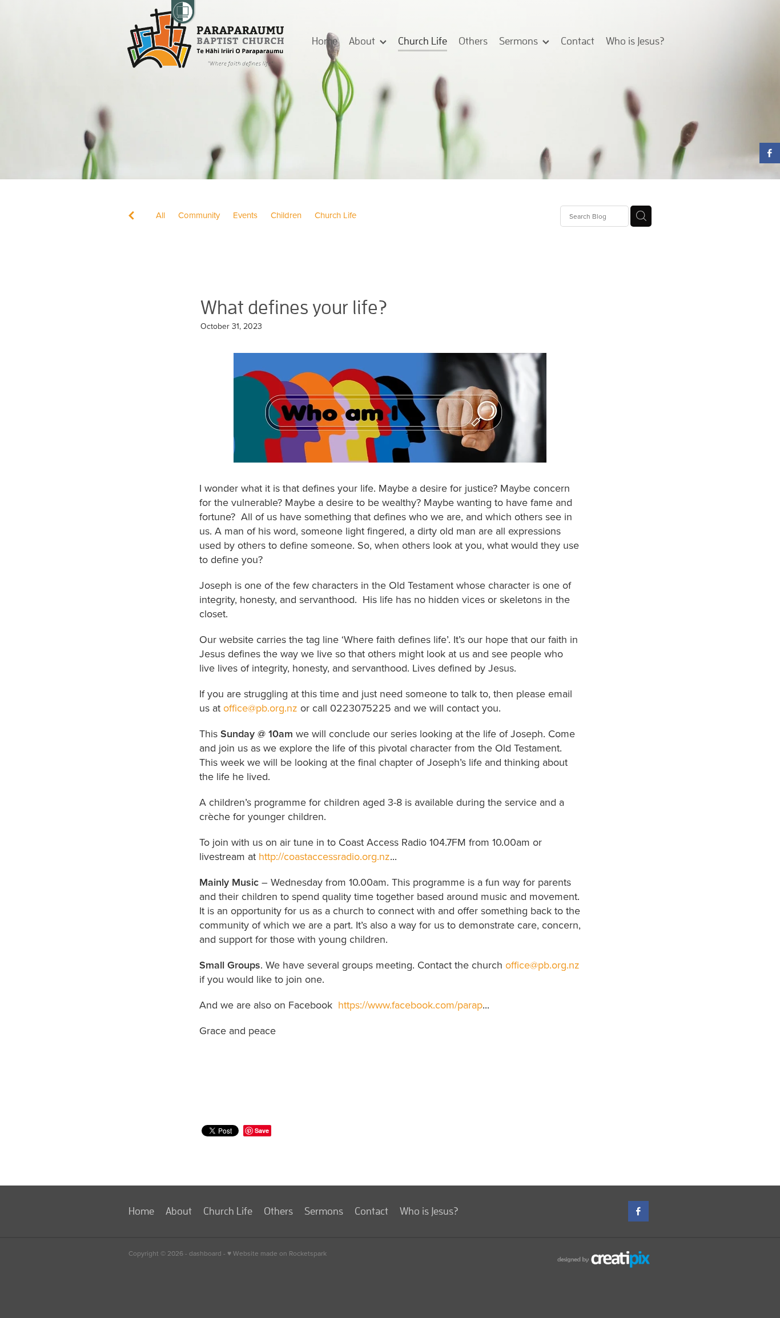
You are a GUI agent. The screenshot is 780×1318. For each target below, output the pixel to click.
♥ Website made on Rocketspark (277, 1253)
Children (286, 215)
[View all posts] (131, 216)
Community (199, 215)
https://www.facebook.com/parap (410, 1005)
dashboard (205, 1253)
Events (245, 215)
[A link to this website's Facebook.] (769, 153)
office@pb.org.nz (260, 708)
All (160, 215)
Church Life (335, 215)
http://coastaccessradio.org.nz (324, 856)
